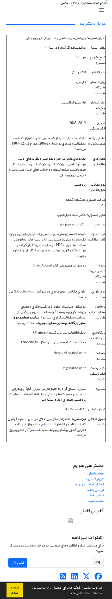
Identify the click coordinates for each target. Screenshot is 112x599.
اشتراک (18, 563)
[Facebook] (98, 577)
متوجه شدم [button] (15, 590)
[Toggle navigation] (57, 10)
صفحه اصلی (96, 473)
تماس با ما (97, 495)
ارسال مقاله (95, 489)
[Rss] (63, 577)
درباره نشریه (94, 478)
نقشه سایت (96, 500)
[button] (67, 593)
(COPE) (50, 424)
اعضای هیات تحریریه (89, 484)
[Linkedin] (74, 577)
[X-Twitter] (86, 577)
